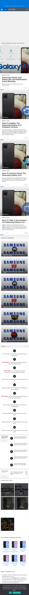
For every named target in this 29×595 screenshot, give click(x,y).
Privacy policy (16, 592)
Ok (10, 592)
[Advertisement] (14, 26)
